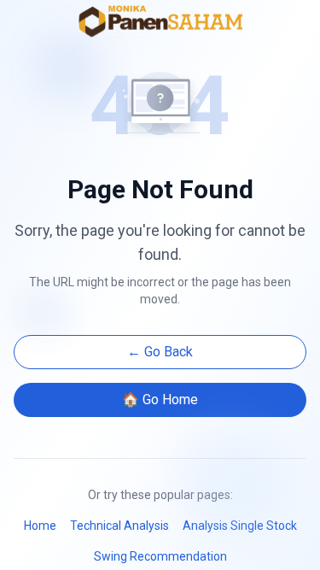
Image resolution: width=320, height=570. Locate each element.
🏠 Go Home (160, 399)
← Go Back (160, 352)
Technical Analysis (119, 525)
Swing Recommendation (160, 556)
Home (40, 525)
